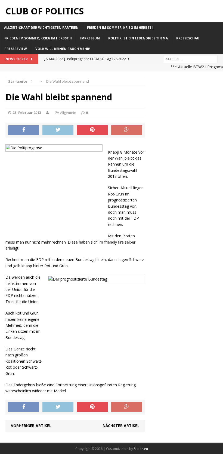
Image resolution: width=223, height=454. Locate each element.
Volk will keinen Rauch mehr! (62, 48)
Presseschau (187, 38)
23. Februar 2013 (27, 112)
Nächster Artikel (121, 425)
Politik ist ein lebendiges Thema (138, 38)
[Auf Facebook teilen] (23, 130)
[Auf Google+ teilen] (126, 130)
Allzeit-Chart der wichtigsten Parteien (41, 27)
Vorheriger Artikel (31, 425)
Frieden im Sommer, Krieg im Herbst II (38, 38)
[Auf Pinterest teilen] (92, 130)
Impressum (90, 38)
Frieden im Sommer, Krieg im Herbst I (120, 27)
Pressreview (15, 48)
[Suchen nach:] (190, 58)
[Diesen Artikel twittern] (57, 130)
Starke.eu (141, 448)
